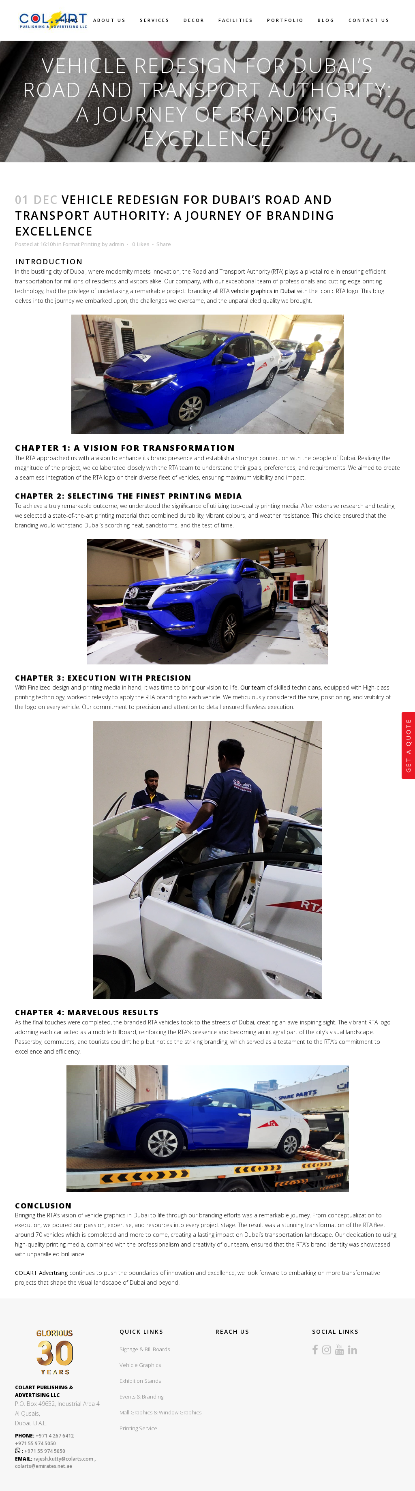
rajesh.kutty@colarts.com (63, 1458)
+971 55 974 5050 (35, 1443)
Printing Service (138, 1428)
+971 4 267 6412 (54, 1435)
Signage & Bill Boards (145, 1349)
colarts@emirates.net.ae (43, 1466)
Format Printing (82, 244)
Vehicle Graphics (140, 1365)
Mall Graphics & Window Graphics (160, 1412)
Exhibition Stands (140, 1380)
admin (116, 244)
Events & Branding (141, 1396)
